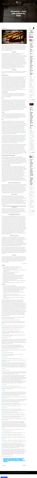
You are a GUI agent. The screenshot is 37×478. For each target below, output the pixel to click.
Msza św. (15, 459)
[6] (3, 73)
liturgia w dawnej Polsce (11, 459)
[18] (18, 117)
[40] (8, 199)
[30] (6, 149)
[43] (18, 212)
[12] (16, 102)
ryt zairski (13, 460)
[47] (16, 231)
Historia (17, 458)
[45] (13, 225)
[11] (2, 339)
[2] (25, 59)
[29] (5, 147)
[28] (8, 142)
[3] (4, 66)
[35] (20, 163)
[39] (12, 197)
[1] (16, 57)
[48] (10, 239)
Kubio (27, 472)
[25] (24, 137)
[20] (14, 123)
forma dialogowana (13, 458)
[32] (4, 159)
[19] (14, 121)
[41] (5, 200)
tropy (24, 460)
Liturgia (23, 458)
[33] (19, 161)
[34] (25, 162)
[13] (14, 104)
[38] (20, 189)
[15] (3, 109)
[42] (5, 204)
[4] (21, 67)
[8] (2, 331)
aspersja (7, 458)
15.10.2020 (3, 28)
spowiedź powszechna (20, 460)
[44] (10, 220)
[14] (9, 107)
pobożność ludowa (20, 459)
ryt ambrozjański (5, 460)
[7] (17, 76)
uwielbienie (4, 461)
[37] (5, 181)
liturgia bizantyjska (5, 459)
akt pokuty (4, 458)
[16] (8, 110)
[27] (23, 140)
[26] (17, 138)
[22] (19, 131)
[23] (15, 133)
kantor (19, 458)
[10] (17, 94)
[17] (18, 114)
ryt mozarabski (9, 460)
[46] (5, 230)
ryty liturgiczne (15, 460)
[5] (14, 71)
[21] (10, 126)
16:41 (6, 28)
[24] (19, 136)
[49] (25, 249)
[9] (5, 89)
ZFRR (6, 461)
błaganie (10, 458)
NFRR (17, 459)
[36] (13, 179)
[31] (20, 153)
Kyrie (21, 458)
